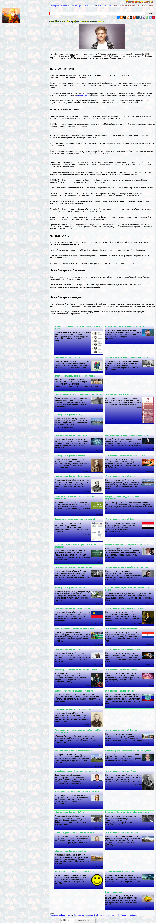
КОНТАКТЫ (90, 6)
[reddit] (134, 17)
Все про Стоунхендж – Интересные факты (74, 751)
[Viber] (144, 17)
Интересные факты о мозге (67, 357)
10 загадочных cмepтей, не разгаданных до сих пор (78, 394)
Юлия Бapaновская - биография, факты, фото (76, 771)
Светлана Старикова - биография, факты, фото (127, 545)
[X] (124, 17)
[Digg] (131, 17)
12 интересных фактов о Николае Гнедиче (124, 608)
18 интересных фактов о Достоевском (72, 476)
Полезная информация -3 (108, 915)
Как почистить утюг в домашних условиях (74, 691)
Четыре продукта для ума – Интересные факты (76, 871)
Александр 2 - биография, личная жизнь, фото (76, 670)
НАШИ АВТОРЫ (105, 6)
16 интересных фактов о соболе (69, 649)
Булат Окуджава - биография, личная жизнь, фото (128, 751)
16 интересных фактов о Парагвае (121, 629)
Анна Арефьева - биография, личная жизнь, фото (77, 792)
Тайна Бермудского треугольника (120, 871)
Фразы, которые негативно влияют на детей (75, 519)
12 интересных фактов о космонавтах (122, 649)
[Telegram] (150, 17)
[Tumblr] (140, 17)
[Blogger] (128, 17)
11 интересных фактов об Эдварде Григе (73, 709)
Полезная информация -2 (84, 915)
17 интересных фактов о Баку (68, 415)
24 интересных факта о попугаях (70, 588)
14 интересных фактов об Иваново (121, 730)
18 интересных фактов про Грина (120, 771)
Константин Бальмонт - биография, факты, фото (127, 812)
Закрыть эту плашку (84, 921)
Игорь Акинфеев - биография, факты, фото (74, 629)
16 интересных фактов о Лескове (70, 456)
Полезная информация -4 (132, 915)
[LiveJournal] (137, 17)
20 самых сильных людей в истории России (75, 376)
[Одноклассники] (121, 17)
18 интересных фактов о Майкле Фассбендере (126, 567)
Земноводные (76, 6)
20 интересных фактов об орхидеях (121, 670)
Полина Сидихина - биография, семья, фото (75, 833)
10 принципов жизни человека (119, 394)
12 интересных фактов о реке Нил (70, 851)
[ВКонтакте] (118, 17)
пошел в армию (83, 95)
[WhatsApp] (147, 17)
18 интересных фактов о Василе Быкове (73, 567)
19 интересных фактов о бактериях (71, 435)
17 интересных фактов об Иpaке (120, 519)
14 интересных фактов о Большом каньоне (125, 456)
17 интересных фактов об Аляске (120, 476)
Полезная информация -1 (61, 915)
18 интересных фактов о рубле (119, 691)
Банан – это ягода (113, 892)
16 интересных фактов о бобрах (69, 812)
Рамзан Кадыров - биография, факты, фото (125, 326)
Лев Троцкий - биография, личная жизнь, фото (126, 357)
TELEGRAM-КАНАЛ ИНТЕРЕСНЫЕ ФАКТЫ (133, 6)
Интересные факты (141, 1)
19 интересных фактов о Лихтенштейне (73, 608)
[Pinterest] (153, 17)
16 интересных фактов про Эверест (121, 833)
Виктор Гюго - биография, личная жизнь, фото (126, 435)
